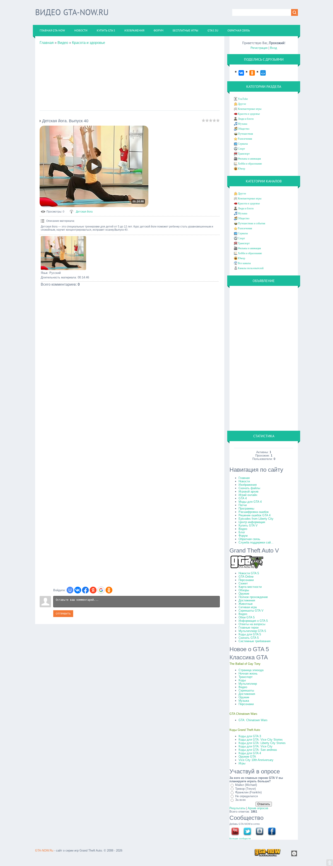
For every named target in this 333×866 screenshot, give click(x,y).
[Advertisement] (130, 76)
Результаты (237, 808)
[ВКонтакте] (239, 73)
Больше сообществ (240, 838)
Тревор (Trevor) (245, 788)
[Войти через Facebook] (85, 590)
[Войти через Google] (101, 590)
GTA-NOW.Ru (44, 850)
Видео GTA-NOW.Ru (72, 12)
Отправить (63, 613)
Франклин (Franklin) (248, 792)
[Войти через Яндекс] (93, 590)
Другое (242, 103)
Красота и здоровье (88, 43)
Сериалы (243, 143)
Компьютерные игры (249, 108)
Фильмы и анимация (249, 158)
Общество (243, 128)
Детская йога (84, 211)
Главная (47, 43)
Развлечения (245, 138)
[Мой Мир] (261, 73)
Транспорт (244, 153)
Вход (273, 48)
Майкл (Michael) (246, 785)
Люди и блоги (245, 118)
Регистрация (259, 48)
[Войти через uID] (70, 590)
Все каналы (244, 263)
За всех (240, 799)
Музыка (242, 123)
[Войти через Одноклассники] (109, 590)
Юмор (241, 168)
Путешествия (245, 133)
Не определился (246, 796)
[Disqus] (130, 409)
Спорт (241, 148)
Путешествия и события (251, 223)
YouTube (243, 98)
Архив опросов (258, 808)
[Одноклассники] (250, 73)
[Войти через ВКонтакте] (77, 590)
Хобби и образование (250, 163)
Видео (63, 43)
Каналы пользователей (250, 268)
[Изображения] (63, 253)
